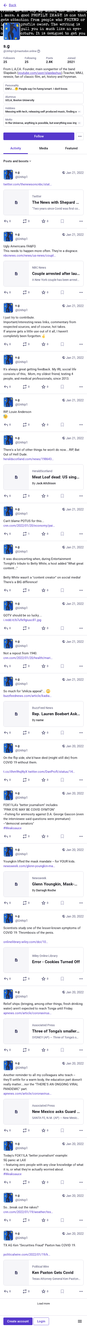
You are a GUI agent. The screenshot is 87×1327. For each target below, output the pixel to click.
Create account (18, 1321)
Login (41, 1321)
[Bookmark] (62, 221)
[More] (81, 221)
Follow (39, 136)
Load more (43, 1303)
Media (43, 148)
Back (12, 5)
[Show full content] (79, 111)
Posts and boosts (16, 161)
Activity (15, 148)
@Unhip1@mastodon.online (20, 51)
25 (5, 62)
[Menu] (80, 136)
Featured (71, 148)
